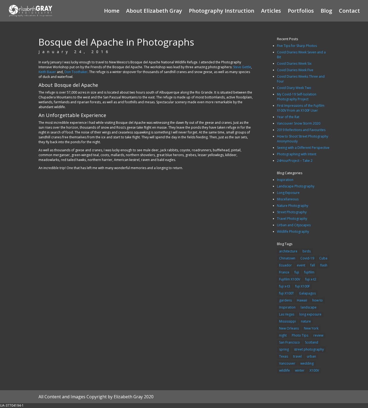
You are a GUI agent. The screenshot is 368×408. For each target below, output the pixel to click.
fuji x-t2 (310, 279)
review (318, 335)
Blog (326, 11)
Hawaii (302, 300)
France (284, 272)
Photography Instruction (221, 11)
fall (312, 265)
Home (111, 11)
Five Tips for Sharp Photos (297, 45)
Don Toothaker (76, 72)
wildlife (284, 370)
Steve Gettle (242, 67)
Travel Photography (292, 218)
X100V (314, 370)
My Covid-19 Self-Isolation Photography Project (296, 96)
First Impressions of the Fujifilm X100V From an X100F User (300, 108)
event (301, 265)
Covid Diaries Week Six (294, 63)
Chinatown (287, 258)
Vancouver (287, 363)
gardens (285, 300)
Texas (283, 356)
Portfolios (301, 11)
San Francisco (289, 342)
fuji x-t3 (284, 286)
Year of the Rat (288, 117)
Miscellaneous (287, 199)
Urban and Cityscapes (294, 225)
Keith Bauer (47, 72)
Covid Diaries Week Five (295, 70)
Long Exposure (288, 192)
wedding (307, 363)
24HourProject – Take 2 (295, 160)
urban (311, 356)
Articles (271, 11)
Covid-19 (307, 258)
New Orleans (289, 328)
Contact (349, 11)
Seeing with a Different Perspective (303, 147)
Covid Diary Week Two (294, 87)
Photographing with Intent (296, 154)
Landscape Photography (295, 186)
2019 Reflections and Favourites (301, 130)
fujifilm (309, 272)
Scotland (311, 342)
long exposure (310, 314)
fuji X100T (286, 293)
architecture (288, 251)
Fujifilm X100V (289, 279)
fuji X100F (302, 286)
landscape (309, 307)
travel (297, 356)
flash (323, 265)
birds (307, 251)
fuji (296, 272)
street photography (309, 349)
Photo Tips (300, 335)
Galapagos (307, 293)
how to (317, 300)
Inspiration (285, 179)
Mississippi (287, 321)
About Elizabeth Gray (154, 11)
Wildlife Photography (293, 231)
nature (306, 321)
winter (299, 370)
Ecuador (285, 265)
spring (284, 349)
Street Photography (292, 212)
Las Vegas (286, 314)
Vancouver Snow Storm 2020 (298, 123)
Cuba (323, 258)
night (283, 335)
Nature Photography (292, 205)
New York (311, 328)
